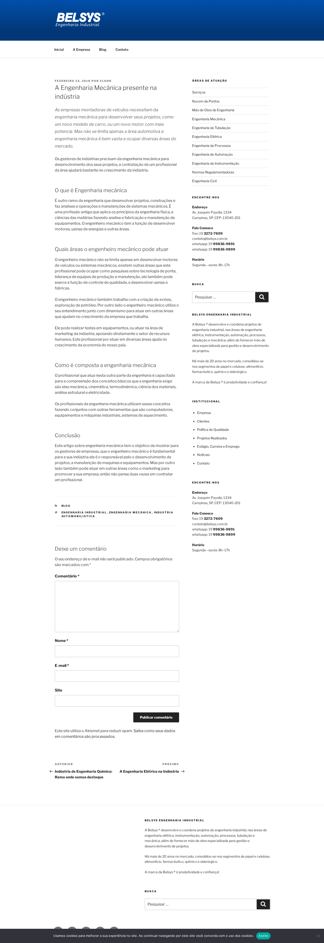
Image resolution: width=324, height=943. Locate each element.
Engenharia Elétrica (207, 137)
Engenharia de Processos (211, 146)
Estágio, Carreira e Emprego (218, 446)
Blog (102, 49)
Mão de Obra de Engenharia (213, 110)
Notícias (203, 455)
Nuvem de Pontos (205, 101)
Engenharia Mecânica (208, 119)
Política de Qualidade (213, 429)
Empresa (204, 413)
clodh (105, 81)
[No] (318, 936)
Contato (122, 49)
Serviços (198, 92)
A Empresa (81, 49)
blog (66, 505)
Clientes (203, 421)
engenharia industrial (84, 512)
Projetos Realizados (212, 438)
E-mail (62, 665)
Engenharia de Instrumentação (215, 163)
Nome (61, 640)
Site (58, 690)
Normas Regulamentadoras (213, 172)
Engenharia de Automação (212, 154)
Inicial (59, 49)
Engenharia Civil (204, 181)
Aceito (263, 936)
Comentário (67, 576)
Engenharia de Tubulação (211, 128)
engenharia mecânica (130, 512)
